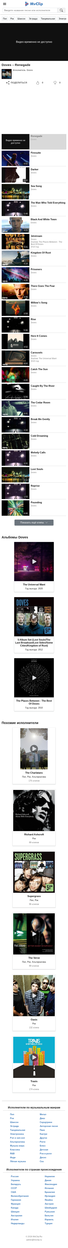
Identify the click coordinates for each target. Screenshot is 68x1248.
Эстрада (33, 18)
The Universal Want (34, 584)
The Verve (34, 957)
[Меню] (4, 4)
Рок (12, 18)
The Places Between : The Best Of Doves (34, 702)
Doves (30, 70)
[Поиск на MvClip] (61, 10)
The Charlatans (34, 772)
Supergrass (34, 896)
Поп (5, 18)
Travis (34, 1081)
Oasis (34, 1019)
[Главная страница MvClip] (34, 4)
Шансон (21, 18)
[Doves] (7, 74)
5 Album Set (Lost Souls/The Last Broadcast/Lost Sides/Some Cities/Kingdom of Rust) (34, 642)
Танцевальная (48, 18)
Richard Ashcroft (34, 834)
